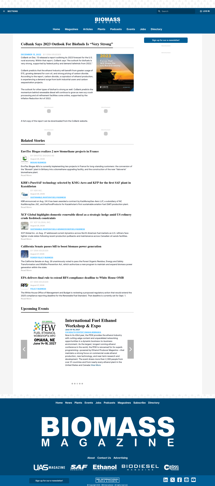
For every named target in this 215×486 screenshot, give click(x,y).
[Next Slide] (131, 349)
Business (42, 162)
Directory (156, 29)
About (91, 457)
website (83, 121)
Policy (40, 257)
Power (33, 257)
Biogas (33, 162)
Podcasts (116, 29)
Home (56, 29)
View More (96, 365)
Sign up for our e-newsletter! (166, 40)
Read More (26, 175)
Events (131, 29)
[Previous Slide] (24, 349)
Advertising (120, 457)
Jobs (143, 29)
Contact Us (104, 457)
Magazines (71, 29)
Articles (88, 29)
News (68, 402)
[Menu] (3, 11)
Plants (101, 29)
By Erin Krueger (39, 250)
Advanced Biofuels (66, 229)
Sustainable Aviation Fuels (43, 197)
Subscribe (139, 402)
